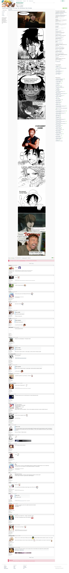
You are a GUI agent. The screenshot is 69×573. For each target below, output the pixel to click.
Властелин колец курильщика (59, 53)
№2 (17, 275)
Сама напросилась (58, 125)
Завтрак (56, 19)
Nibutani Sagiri (57, 79)
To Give (57, 85)
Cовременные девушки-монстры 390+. (60, 12)
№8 (18, 327)
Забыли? (22, 5)
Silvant (57, 21)
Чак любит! (10, 9)
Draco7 (56, 69)
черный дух (57, 128)
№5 (16, 301)
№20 (16, 443)
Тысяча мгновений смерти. (59, 37)
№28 (19, 524)
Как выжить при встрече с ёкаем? (60, 123)
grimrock (10, 310)
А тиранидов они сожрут (58, 43)
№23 (15, 472)
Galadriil (10, 413)
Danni (10, 493)
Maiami (56, 92)
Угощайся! (56, 57)
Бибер (20, 10)
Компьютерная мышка (59, 133)
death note (9, 10)
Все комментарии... (58, 61)
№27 (17, 514)
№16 (16, 403)
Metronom (57, 56)
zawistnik (10, 503)
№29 (19, 535)
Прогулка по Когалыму (58, 40)
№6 (16, 310)
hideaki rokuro (11, 434)
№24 (16, 482)
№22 (16, 462)
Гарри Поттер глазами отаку (60, 91)
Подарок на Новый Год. (59, 129)
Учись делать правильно (59, 87)
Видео (60, 42)
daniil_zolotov (11, 327)
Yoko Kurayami (11, 524)
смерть (25, 10)
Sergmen (10, 452)
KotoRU (56, 136)
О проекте (24, 566)
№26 (17, 503)
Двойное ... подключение (59, 95)
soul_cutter (10, 275)
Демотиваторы (6, 568)
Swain (10, 403)
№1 (16, 265)
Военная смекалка (58, 131)
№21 (16, 452)
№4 (16, 291)
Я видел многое (58, 127)
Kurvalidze (3, 11)
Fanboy (3, 14)
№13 (18, 373)
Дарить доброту (58, 135)
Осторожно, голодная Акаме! (60, 119)
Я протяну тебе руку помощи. (59, 47)
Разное (15, 568)
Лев (55, 134)
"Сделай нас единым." (58, 50)
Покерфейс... (58, 117)
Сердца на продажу (58, 99)
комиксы (23, 10)
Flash (60, 94)
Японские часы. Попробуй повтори (61, 93)
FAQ (23, 568)
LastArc (10, 291)
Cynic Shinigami (11, 547)
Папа (57, 97)
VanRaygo (10, 514)
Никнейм (3, 15)
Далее (33, 263)
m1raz (10, 443)
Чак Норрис (28, 10)
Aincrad (10, 265)
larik (9, 424)
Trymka (10, 301)
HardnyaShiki (57, 94)
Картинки (60, 21)
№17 (16, 413)
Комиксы (60, 46)
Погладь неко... (58, 101)
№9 (17, 337)
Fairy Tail (18, 10)
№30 (19, 547)
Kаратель (56, 124)
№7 (16, 318)
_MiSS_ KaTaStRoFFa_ (12, 383)
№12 (16, 364)
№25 (16, 493)
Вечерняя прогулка (58, 31)
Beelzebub (15, 10)
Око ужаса (56, 26)
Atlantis (10, 482)
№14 (21, 383)
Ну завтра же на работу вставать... (60, 121)
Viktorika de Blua (11, 535)
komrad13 (56, 96)
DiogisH (57, 39)
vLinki (56, 98)
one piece (12, 10)
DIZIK (10, 283)
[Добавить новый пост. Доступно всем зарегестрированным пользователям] (65, 8)
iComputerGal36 (57, 140)
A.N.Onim (57, 36)
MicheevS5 (10, 337)
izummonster (11, 373)
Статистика (24, 567)
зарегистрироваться (22, 260)
